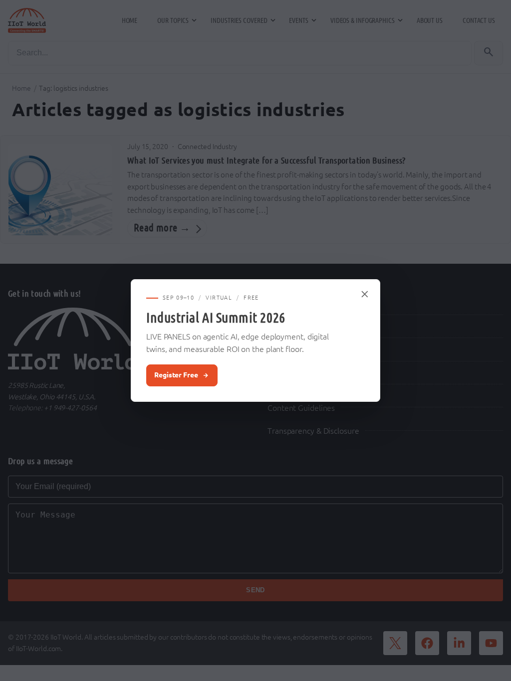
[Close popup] (365, 294)
